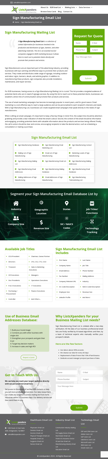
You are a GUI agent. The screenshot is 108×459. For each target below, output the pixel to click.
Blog (59, 11)
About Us (44, 7)
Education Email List (62, 449)
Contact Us (67, 11)
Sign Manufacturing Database (28, 145)
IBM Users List (86, 445)
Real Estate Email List (63, 436)
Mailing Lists (70, 7)
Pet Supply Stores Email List (65, 433)
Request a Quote (28, 357)
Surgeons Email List (37, 441)
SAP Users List (86, 437)
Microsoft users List (87, 442)
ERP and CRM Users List (89, 431)
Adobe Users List (86, 434)
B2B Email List (55, 7)
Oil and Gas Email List (63, 441)
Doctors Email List (36, 433)
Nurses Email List (36, 444)
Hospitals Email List (37, 439)
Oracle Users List (86, 448)
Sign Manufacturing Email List (55, 161)
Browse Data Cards (48, 11)
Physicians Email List (37, 428)
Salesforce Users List (88, 440)
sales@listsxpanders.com (22, 2)
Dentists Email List (36, 430)
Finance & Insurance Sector (65, 439)
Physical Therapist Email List (40, 436)
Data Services (84, 7)
